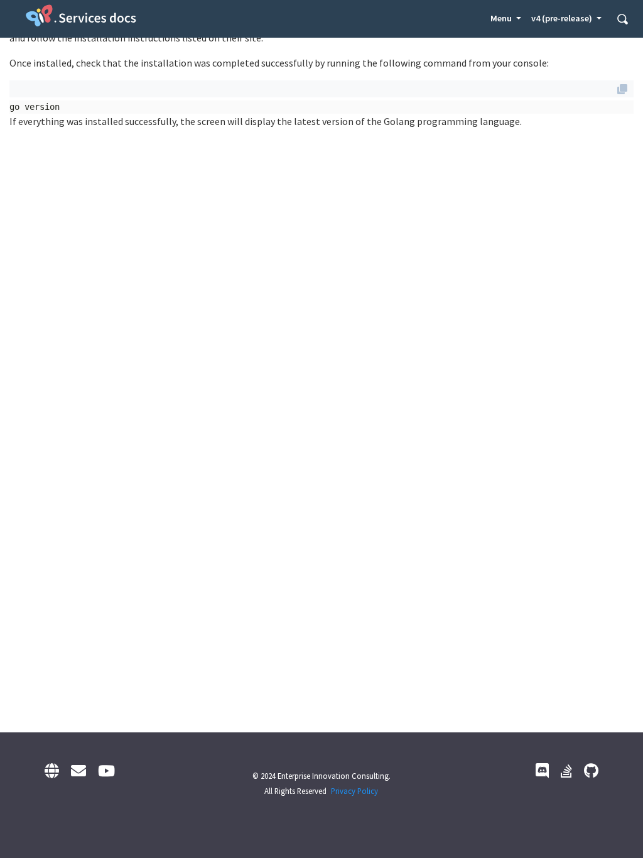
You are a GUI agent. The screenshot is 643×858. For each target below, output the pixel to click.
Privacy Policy (354, 791)
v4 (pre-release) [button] (562, 18)
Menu (502, 18)
